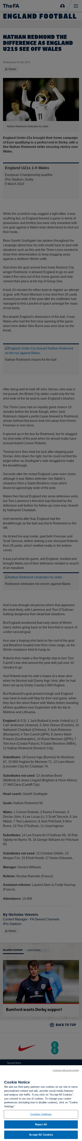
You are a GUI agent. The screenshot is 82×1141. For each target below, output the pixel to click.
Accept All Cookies (41, 1134)
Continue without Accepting (66, 1070)
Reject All (41, 1124)
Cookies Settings (41, 1114)
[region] (41, 1103)
